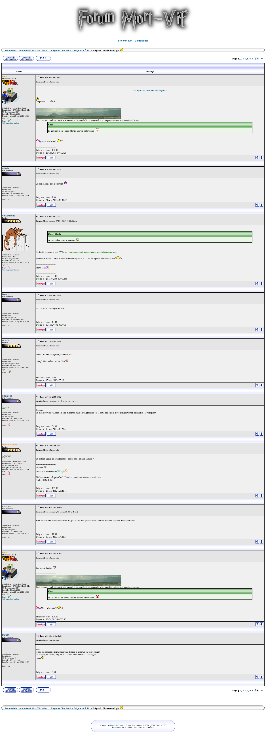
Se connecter (125, 41)
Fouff (4, 76)
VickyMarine (8, 215)
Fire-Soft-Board (116, 725)
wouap (5, 340)
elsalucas (7, 396)
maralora (7, 506)
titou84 (5, 635)
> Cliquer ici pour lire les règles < (150, 90)
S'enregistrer (141, 41)
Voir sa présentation (10, 123)
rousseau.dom (9, 444)
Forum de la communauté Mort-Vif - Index (26, 50)
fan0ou (5, 294)
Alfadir (5, 168)
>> (262, 58)
